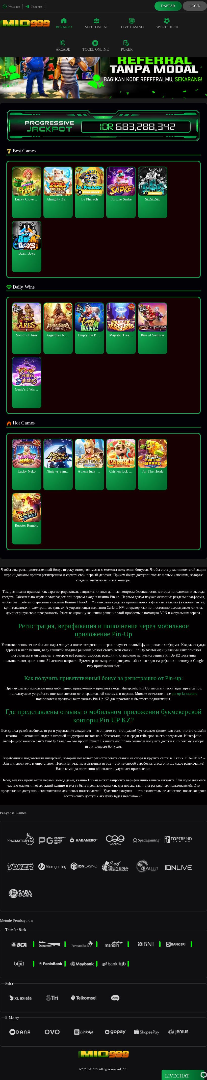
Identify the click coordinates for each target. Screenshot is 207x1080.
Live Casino (132, 27)
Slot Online (97, 27)
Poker (127, 49)
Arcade (63, 49)
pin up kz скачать (184, 694)
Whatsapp (14, 6)
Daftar (168, 6)
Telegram (36, 6)
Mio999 (93, 1069)
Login (195, 6)
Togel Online (95, 49)
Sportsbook (167, 27)
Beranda (64, 27)
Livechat (177, 1075)
